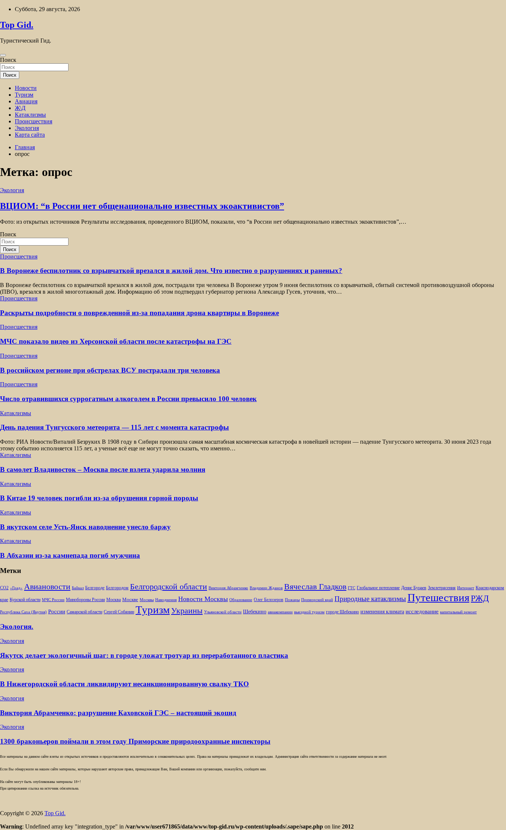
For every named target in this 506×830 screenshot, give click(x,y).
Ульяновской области (223, 612)
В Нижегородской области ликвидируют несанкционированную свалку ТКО (124, 684)
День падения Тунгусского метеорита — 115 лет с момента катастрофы (114, 427)
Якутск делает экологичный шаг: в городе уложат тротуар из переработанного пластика (144, 655)
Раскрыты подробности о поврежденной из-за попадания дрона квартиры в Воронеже (139, 313)
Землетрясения (442, 588)
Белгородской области (168, 586)
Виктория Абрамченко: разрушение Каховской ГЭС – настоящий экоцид (118, 713)
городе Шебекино (342, 612)
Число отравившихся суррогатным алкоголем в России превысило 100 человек (128, 399)
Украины (187, 610)
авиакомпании (280, 612)
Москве (130, 599)
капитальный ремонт (458, 612)
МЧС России (53, 600)
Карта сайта (30, 134)
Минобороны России (85, 599)
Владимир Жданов (266, 588)
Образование (240, 600)
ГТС (351, 588)
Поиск (8, 60)
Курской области (25, 599)
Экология (27, 128)
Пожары (292, 600)
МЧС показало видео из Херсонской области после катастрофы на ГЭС (116, 341)
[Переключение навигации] (3, 55)
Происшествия (33, 121)
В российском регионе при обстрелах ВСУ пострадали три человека (110, 370)
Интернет (465, 588)
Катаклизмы (30, 114)
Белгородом (117, 587)
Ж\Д (20, 108)
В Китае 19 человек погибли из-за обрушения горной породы (99, 498)
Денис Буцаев (413, 588)
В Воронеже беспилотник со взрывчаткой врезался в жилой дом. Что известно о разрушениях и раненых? (171, 270)
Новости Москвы (203, 599)
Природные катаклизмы (370, 599)
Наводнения (166, 600)
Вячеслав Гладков (315, 586)
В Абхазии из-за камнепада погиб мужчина (70, 555)
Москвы (147, 600)
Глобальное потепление (378, 588)
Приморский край (317, 600)
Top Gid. (16, 25)
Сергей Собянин (119, 612)
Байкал (78, 588)
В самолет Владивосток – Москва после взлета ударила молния (102, 469)
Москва (113, 599)
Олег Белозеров (268, 599)
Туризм (24, 94)
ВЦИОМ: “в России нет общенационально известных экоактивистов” (142, 206)
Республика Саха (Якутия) (23, 612)
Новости (26, 88)
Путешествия (438, 597)
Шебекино (254, 611)
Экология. (16, 626)
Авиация (26, 101)
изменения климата (382, 611)
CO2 (4, 588)
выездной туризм (309, 612)
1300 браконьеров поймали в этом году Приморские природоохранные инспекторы (135, 741)
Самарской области (84, 612)
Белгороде (94, 587)
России (56, 611)
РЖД (480, 598)
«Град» (16, 588)
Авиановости (47, 586)
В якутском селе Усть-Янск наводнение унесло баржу (85, 527)
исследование (422, 611)
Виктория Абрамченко (228, 588)
